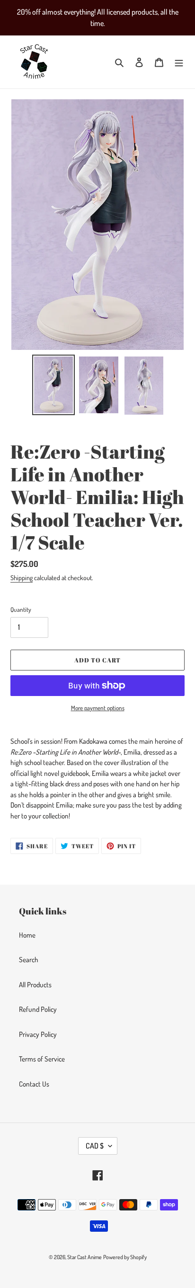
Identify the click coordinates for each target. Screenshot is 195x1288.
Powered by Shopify (125, 1257)
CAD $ (95, 1145)
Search (28, 959)
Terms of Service (42, 1058)
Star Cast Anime (84, 1257)
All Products (35, 984)
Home (27, 935)
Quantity (20, 609)
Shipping (21, 578)
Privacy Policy (38, 1034)
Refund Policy (38, 1009)
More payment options (97, 708)
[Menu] (179, 62)
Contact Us (34, 1083)
